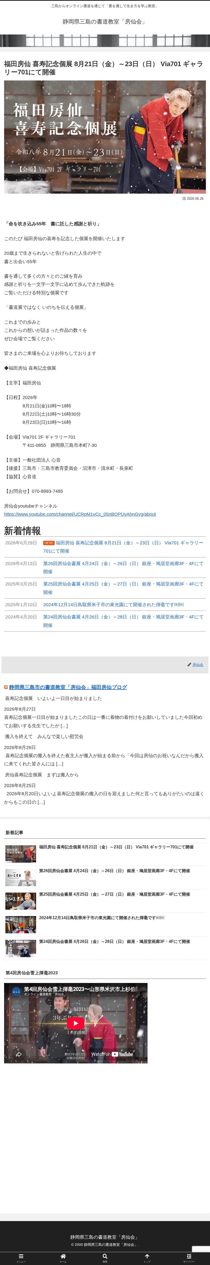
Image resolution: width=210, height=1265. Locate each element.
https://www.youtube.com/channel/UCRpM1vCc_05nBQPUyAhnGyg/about (80, 514)
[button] (194, 744)
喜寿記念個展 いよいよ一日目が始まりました (53, 698)
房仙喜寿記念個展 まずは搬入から (42, 774)
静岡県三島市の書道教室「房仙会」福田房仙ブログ (68, 687)
